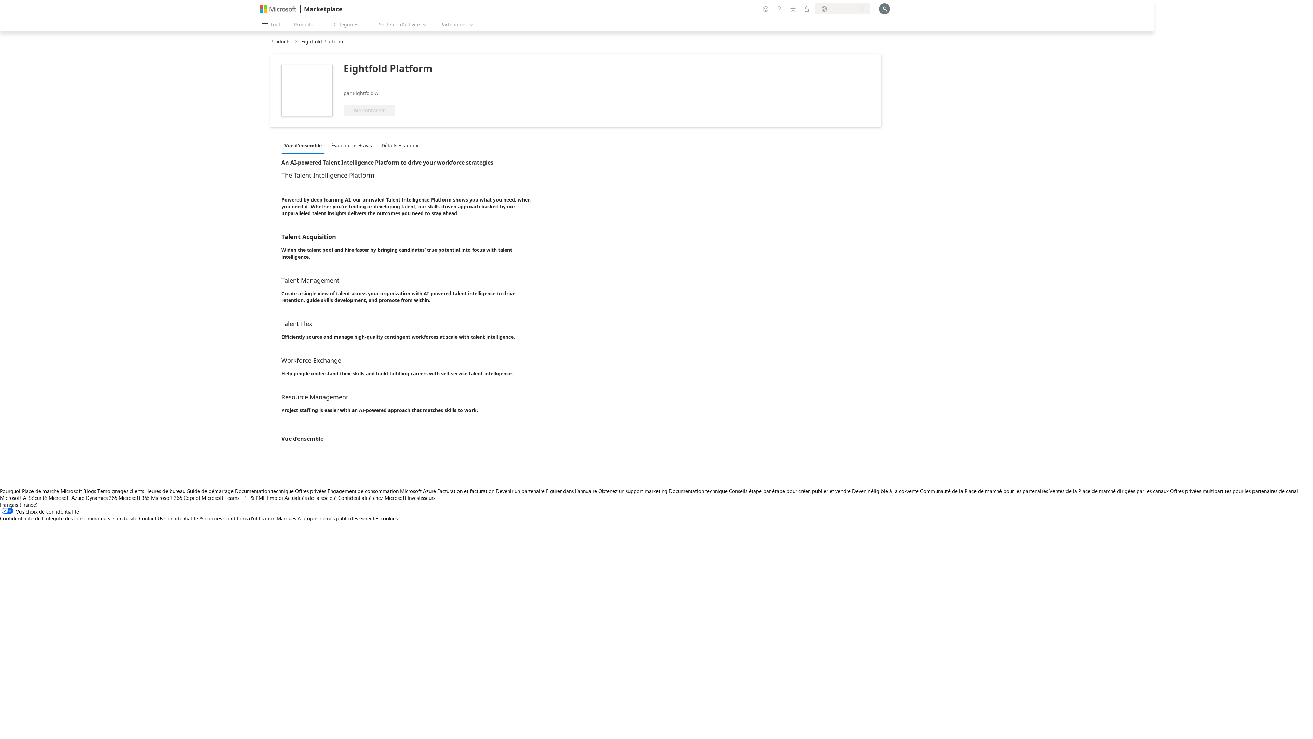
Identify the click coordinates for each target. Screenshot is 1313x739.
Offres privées (310, 491)
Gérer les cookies (378, 518)
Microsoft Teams (220, 497)
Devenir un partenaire (520, 491)
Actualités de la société (310, 497)
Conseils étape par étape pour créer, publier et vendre (790, 491)
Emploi (275, 497)
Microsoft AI (14, 497)
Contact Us (151, 518)
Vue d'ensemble (303, 145)
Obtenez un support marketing (632, 491)
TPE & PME (253, 497)
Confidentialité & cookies (193, 518)
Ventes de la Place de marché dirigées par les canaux (1109, 491)
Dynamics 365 (101, 497)
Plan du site (124, 518)
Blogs (89, 491)
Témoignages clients (120, 491)
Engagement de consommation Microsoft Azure (382, 491)
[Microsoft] (278, 9)
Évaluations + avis (351, 145)
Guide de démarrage (210, 491)
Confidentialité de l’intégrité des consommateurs (55, 518)
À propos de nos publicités (327, 518)
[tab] (304, 145)
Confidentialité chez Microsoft (372, 497)
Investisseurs (421, 497)
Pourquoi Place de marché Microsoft (41, 491)
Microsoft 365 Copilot (175, 497)
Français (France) (19, 504)
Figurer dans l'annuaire (571, 491)
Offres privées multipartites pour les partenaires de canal (1234, 491)
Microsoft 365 (134, 497)
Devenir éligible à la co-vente (885, 491)
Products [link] (280, 41)
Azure (77, 497)
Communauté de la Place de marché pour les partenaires (984, 491)
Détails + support (401, 145)
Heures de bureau (165, 491)
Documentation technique (264, 491)
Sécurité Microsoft (49, 497)
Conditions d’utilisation (249, 518)
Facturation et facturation (465, 491)
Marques (286, 518)
